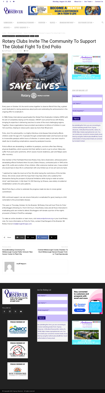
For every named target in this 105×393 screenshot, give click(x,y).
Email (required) (78, 111)
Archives (7, 27)
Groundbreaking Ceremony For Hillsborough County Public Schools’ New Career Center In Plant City (17, 252)
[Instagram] (7, 1)
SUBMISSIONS (8, 22)
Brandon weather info (87, 163)
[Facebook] (3, 1)
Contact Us (99, 1)
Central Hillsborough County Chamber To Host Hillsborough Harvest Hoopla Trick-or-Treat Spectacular (53, 252)
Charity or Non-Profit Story (22, 36)
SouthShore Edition (85, 22)
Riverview (41, 22)
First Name (76, 96)
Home (4, 33)
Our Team (88, 1)
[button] (102, 23)
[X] (10, 1)
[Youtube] (13, 1)
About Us (77, 1)
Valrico (52, 22)
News (37, 36)
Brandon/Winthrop (67, 22)
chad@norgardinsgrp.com (22, 224)
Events (32, 36)
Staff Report (7, 51)
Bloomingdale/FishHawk (25, 22)
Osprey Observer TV (21, 27)
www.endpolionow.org (45, 218)
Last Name (76, 103)
